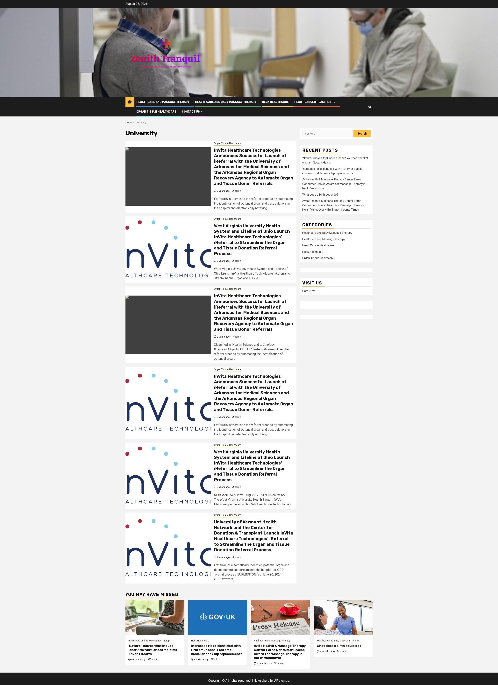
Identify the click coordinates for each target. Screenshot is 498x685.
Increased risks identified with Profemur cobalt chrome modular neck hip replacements (216, 650)
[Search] (369, 107)
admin (238, 191)
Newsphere (261, 680)
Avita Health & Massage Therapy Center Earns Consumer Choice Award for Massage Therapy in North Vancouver (334, 184)
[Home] (130, 102)
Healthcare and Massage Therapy (162, 102)
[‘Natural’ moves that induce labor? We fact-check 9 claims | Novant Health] (154, 617)
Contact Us (191, 111)
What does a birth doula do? (320, 194)
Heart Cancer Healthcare (314, 102)
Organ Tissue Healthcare (156, 111)
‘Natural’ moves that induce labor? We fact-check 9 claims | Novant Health (153, 650)
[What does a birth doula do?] (343, 617)
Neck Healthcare (275, 102)
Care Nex (308, 291)
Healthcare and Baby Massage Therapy (225, 102)
